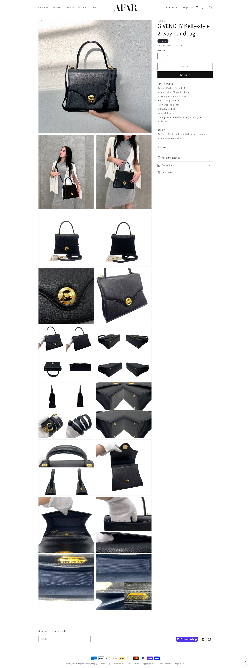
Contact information (164, 663)
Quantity (161, 50)
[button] (43, 7)
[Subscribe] (87, 639)
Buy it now (185, 74)
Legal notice (180, 663)
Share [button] (163, 147)
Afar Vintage (77, 664)
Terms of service (133, 663)
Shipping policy (148, 663)
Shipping (161, 45)
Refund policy (105, 663)
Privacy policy (118, 663)
